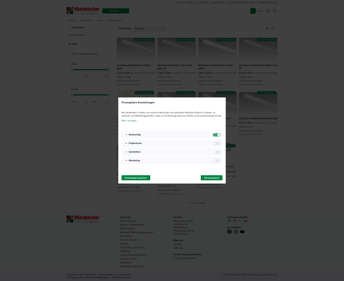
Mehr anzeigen (129, 120)
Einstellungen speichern (136, 178)
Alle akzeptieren (211, 178)
